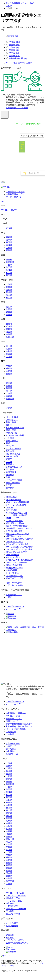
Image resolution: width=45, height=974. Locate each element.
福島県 (9, 250)
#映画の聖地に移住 (14, 565)
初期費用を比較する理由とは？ (20, 726)
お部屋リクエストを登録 (17, 108)
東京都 (9, 259)
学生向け (10, 451)
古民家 (9, 462)
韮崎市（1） (14, 50)
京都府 (9, 329)
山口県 (9, 357)
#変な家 (9, 507)
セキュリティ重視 (14, 480)
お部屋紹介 (11, 751)
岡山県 (9, 346)
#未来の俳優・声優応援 (16, 515)
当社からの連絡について (17, 943)
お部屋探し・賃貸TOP (16, 713)
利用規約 (10, 937)
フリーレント (12, 420)
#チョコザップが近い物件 (17, 544)
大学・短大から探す (15, 585)
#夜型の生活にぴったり (16, 562)
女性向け (10, 438)
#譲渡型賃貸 (11, 570)
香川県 (9, 368)
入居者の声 (11, 732)
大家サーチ (11, 597)
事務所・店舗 (12, 456)
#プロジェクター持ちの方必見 (19, 560)
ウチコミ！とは (13, 716)
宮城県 (9, 245)
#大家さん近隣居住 (14, 521)
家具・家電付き (13, 483)
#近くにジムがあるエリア (17, 534)
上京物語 (10, 734)
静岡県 (9, 309)
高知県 (9, 371)
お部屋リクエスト (14, 595)
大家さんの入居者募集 (16, 895)
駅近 (8, 443)
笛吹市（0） (14, 56)
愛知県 (9, 307)
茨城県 (9, 270)
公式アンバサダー (14, 914)
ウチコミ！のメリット (11, 210)
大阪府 (9, 324)
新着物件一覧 (12, 754)
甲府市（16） (15, 42)
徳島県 (9, 374)
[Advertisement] (22, 658)
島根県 (9, 351)
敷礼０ (9, 425)
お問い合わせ (12, 926)
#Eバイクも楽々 (13, 557)
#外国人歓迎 (11, 497)
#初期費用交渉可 (13, 500)
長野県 (9, 287)
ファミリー (11, 446)
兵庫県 (9, 326)
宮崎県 (9, 396)
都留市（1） (14, 45)
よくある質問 (12, 923)
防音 (8, 477)
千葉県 (9, 265)
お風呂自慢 (11, 472)
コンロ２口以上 (13, 454)
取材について (12, 721)
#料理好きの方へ (13, 536)
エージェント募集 (14, 901)
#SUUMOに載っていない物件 (19, 549)
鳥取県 (9, 354)
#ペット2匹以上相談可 (16, 505)
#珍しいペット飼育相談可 (17, 502)
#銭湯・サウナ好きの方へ (17, 526)
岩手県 (9, 240)
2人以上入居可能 (13, 448)
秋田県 (9, 242)
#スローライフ (12, 518)
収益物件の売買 (13, 898)
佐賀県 (9, 386)
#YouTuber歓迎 (12, 555)
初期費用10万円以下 (15, 467)
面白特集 (10, 911)
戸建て (9, 459)
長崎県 (9, 388)
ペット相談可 (12, 417)
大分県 (9, 393)
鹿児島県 (10, 399)
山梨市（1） (14, 47)
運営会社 (10, 935)
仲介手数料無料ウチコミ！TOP (20, 3)
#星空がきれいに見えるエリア (19, 539)
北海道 (9, 228)
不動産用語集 (12, 906)
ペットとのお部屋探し (16, 729)
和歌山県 (10, 337)
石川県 (9, 290)
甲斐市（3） (14, 53)
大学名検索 (11, 749)
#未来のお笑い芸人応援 (16, 513)
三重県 (9, 315)
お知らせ (10, 903)
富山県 (9, 295)
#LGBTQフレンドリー (16, 578)
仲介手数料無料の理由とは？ (19, 724)
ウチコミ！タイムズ (15, 893)
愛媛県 (9, 366)
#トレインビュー (13, 573)
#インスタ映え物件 (14, 531)
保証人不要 (11, 430)
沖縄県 (9, 408)
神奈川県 (10, 262)
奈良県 (9, 334)
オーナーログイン (14, 197)
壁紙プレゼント (13, 433)
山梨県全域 (13, 36)
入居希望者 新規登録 (15, 192)
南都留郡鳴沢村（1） (18, 58)
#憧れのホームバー (14, 568)
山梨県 (9, 6)
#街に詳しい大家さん (15, 523)
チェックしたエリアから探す (19, 63)
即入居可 (10, 469)
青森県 (9, 237)
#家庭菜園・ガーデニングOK (19, 528)
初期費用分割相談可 (15, 428)
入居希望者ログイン (15, 194)
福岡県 (9, 383)
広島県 (9, 349)
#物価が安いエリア (14, 541)
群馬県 (9, 275)
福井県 (9, 297)
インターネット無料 (15, 435)
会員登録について (14, 719)
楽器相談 (10, 475)
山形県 (9, 248)
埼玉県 (9, 267)
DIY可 (9, 485)
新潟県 (9, 292)
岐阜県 (9, 312)
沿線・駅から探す (14, 583)
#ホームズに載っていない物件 (19, 547)
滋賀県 (9, 332)
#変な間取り (11, 510)
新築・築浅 (11, 422)
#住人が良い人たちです (16, 552)
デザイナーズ (12, 441)
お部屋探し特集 (13, 743)
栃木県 (9, 273)
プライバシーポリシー (16, 940)
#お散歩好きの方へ (14, 576)
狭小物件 (10, 488)
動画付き (10, 464)
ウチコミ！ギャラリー (16, 909)
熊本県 (9, 391)
